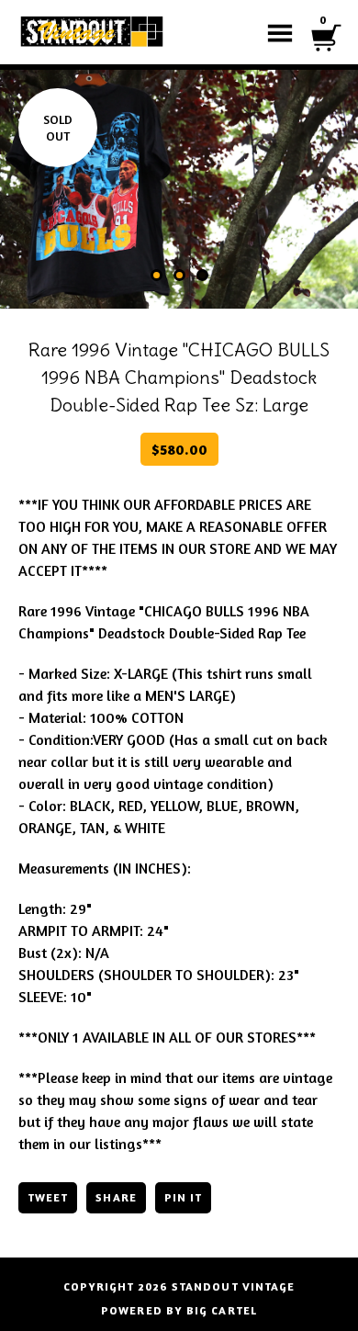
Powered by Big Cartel (179, 1310)
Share (115, 1197)
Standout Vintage (233, 1286)
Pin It (183, 1197)
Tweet (48, 1197)
